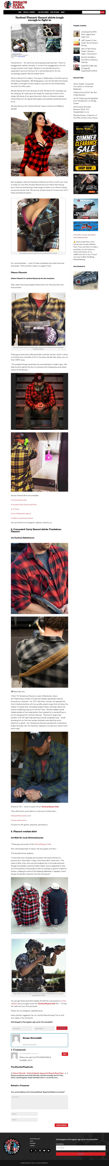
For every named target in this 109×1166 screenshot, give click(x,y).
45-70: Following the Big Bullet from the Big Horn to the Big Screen (85, 101)
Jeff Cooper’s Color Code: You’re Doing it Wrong (89, 42)
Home (19, 12)
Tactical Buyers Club (50, 807)
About (62, 12)
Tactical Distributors (24, 538)
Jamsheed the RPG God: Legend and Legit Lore (88, 34)
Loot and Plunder (43, 12)
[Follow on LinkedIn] (48, 1150)
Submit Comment (61, 1125)
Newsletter (33, 1143)
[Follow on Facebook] (31, 1150)
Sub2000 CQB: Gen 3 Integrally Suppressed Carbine (89, 68)
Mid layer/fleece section (19, 816)
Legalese (32, 1145)
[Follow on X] (36, 1150)
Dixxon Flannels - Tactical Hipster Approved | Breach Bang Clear (38, 1073)
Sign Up (81, 1154)
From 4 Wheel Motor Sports (21, 513)
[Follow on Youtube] (44, 1150)
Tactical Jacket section (19, 820)
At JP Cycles (15, 509)
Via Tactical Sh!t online (19, 500)
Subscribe (62, 1028)
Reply (65, 1054)
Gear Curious (21, 56)
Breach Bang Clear (35, 1138)
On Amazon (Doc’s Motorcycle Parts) (24, 505)
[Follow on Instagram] (40, 1150)
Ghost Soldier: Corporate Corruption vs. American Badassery (83, 86)
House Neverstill (17, 54)
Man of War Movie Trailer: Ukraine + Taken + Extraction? (89, 51)
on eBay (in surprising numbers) (22, 518)
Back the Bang (54, 12)
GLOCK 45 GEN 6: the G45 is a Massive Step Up (89, 59)
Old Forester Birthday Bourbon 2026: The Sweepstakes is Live (82, 109)
